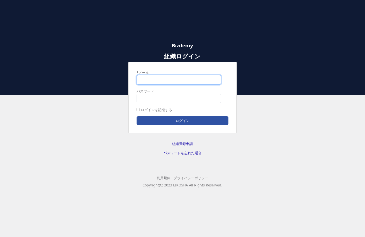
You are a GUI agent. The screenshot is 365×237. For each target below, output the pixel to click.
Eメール (143, 72)
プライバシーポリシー (191, 178)
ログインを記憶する (156, 109)
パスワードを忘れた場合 (182, 152)
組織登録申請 (182, 143)
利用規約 (164, 178)
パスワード (145, 91)
